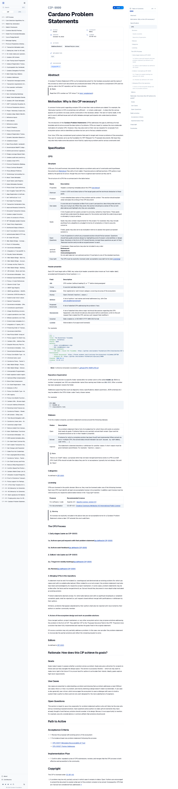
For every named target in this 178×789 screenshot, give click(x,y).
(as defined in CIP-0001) (103, 541)
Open (118, 7)
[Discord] (8, 784)
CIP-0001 (60, 475)
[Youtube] (3, 784)
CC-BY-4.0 (70, 775)
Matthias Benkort (56, 46)
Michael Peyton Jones (72, 46)
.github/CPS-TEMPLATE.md (88, 368)
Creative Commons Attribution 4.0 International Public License (98, 506)
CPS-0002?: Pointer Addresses (63, 746)
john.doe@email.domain (71, 301)
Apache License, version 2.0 (86, 502)
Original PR (54, 66)
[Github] (13, 784)
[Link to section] (61, 75)
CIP (8, 12)
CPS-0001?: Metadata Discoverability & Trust (68, 743)
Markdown (62, 171)
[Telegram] (11, 784)
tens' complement (86, 93)
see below (95, 188)
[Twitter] (5, 784)
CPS (19, 12)
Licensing (116, 259)
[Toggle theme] (24, 784)
